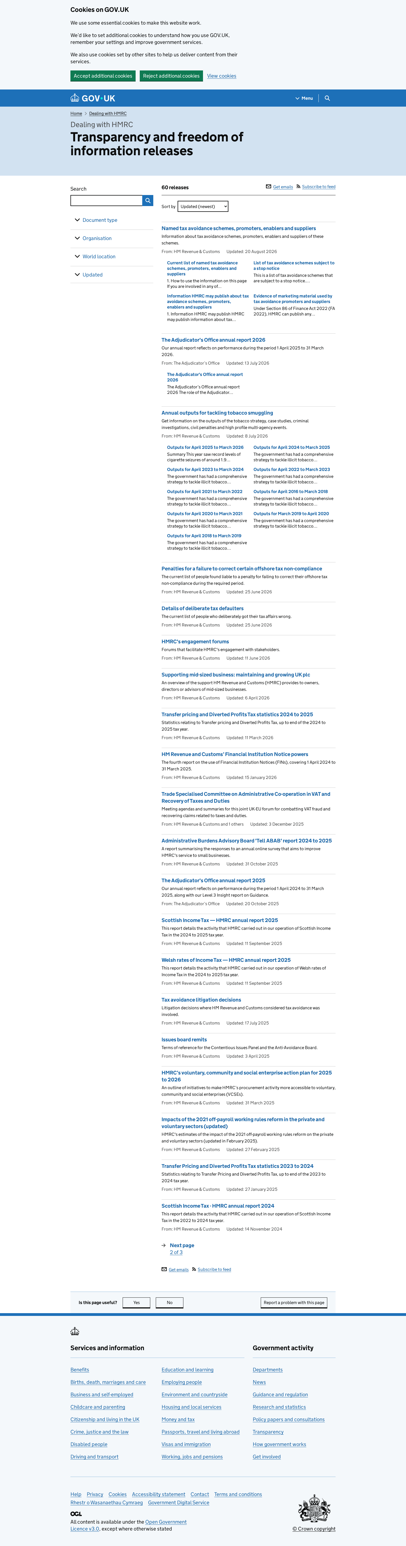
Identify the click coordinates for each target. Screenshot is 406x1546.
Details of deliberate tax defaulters (203, 608)
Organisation (97, 238)
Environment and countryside (195, 1394)
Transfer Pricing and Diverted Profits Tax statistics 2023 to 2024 (237, 1166)
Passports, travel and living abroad (201, 1432)
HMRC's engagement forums (195, 641)
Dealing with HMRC (108, 113)
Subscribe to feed (319, 186)
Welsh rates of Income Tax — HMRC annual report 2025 (226, 960)
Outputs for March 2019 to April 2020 (291, 513)
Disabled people (88, 1444)
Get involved (267, 1456)
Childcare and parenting (97, 1407)
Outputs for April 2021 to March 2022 (204, 491)
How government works (279, 1444)
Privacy (95, 1494)
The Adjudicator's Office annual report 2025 (213, 880)
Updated (93, 275)
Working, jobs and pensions (192, 1456)
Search (98, 189)
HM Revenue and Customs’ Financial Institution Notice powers (235, 754)
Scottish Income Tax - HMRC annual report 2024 (218, 1206)
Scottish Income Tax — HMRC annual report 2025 (220, 920)
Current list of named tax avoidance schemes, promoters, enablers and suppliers (202, 268)
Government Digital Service (178, 1502)
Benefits (79, 1369)
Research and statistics (279, 1407)
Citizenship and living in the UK (104, 1419)
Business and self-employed (101, 1394)
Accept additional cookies (103, 76)
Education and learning (187, 1369)
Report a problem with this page (294, 1302)
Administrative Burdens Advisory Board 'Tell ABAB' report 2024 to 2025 (247, 840)
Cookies (118, 1494)
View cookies (221, 75)
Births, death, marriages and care (108, 1382)
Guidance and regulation (280, 1394)
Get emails (283, 186)
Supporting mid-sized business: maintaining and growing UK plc (236, 674)
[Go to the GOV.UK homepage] (92, 98)
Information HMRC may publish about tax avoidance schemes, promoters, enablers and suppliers (208, 301)
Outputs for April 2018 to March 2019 (204, 535)
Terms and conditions (238, 1494)
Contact (200, 1494)
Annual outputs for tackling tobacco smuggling (217, 413)
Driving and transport (94, 1456)
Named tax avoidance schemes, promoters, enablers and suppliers (239, 228)
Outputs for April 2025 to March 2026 (205, 447)
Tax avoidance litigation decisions (201, 1000)
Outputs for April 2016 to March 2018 (291, 491)
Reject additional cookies (171, 76)
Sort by (168, 206)
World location (99, 256)
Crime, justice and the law (99, 1432)
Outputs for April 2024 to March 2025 (292, 447)
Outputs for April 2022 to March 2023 (292, 469)
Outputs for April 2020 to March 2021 (204, 513)
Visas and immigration (186, 1444)
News (259, 1382)
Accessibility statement (158, 1494)
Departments (268, 1369)
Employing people (182, 1382)
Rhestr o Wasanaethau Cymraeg (106, 1502)
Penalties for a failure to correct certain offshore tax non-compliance (242, 568)
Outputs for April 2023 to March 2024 (205, 469)
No (175, 1302)
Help (75, 1494)
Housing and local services (192, 1407)
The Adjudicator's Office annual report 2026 (213, 340)
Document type (100, 220)
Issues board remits (184, 1039)
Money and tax (178, 1419)
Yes (141, 1302)
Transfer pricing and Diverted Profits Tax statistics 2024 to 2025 (237, 714)
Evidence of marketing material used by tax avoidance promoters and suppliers (293, 298)
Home (76, 113)
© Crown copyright (314, 1529)
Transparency (268, 1432)
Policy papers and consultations (289, 1419)
